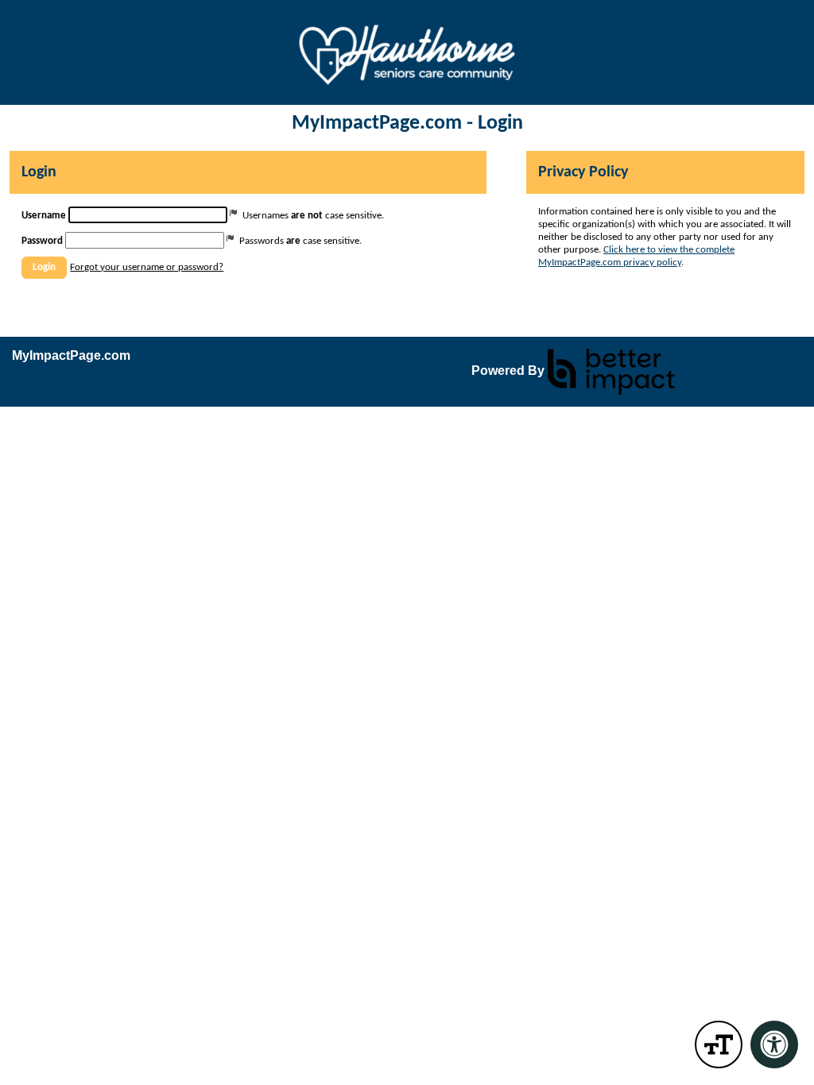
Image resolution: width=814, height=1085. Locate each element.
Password (42, 241)
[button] (44, 268)
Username (43, 215)
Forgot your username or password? (146, 267)
